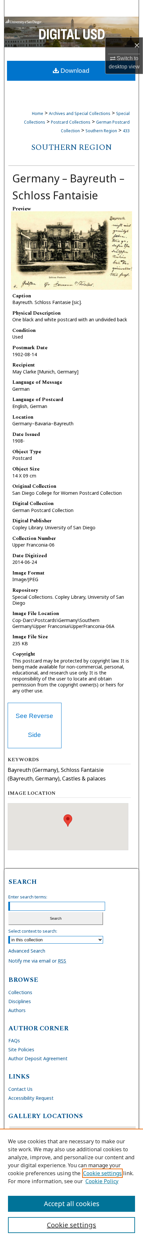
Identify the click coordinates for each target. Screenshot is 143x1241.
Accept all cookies (71, 1203)
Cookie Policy (101, 1181)
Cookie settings (102, 1173)
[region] (71, 1185)
